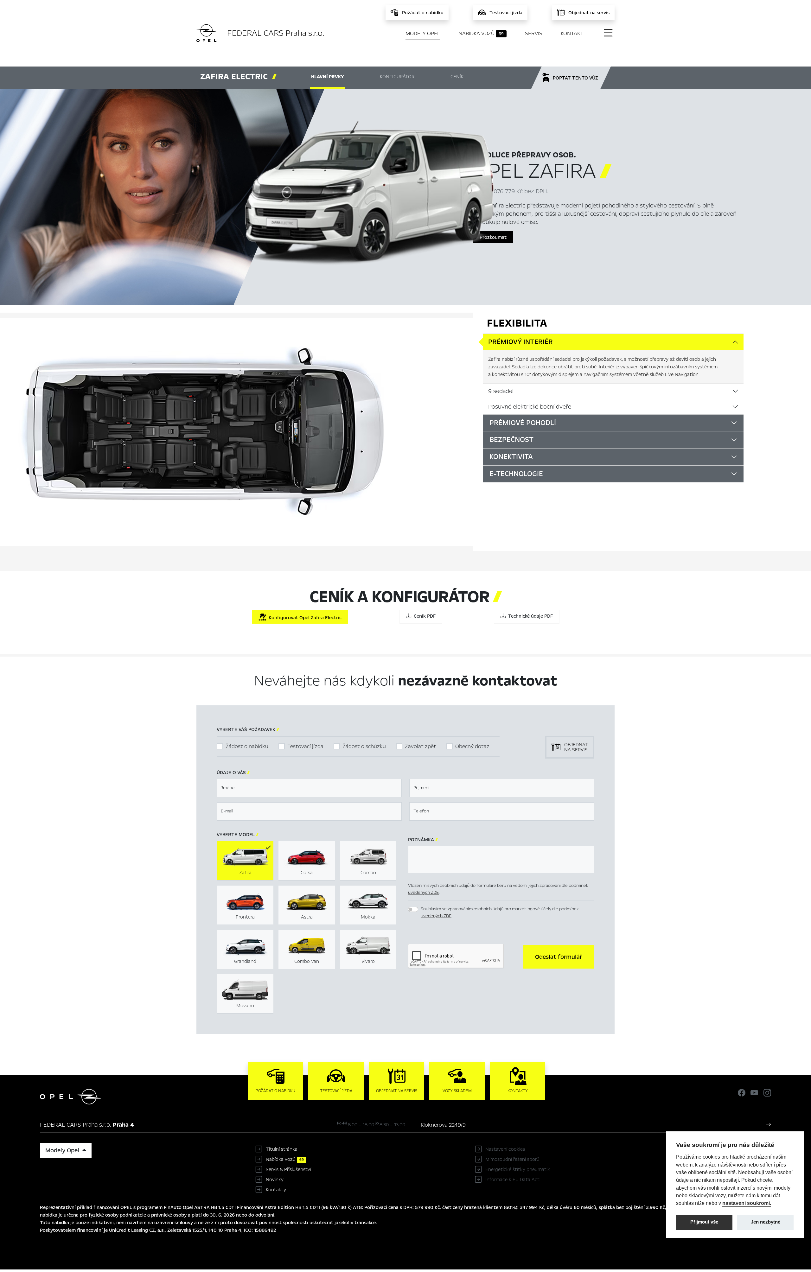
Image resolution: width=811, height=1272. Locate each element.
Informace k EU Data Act (512, 1179)
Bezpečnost (511, 439)
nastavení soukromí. (746, 1203)
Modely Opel (423, 33)
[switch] (413, 909)
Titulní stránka (281, 1149)
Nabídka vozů (481, 33)
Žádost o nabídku (247, 746)
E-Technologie (516, 474)
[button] (558, 957)
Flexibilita (517, 323)
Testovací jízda (305, 746)
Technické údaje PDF (529, 616)
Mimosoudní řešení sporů (512, 1159)
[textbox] (309, 788)
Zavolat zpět (420, 746)
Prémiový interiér (520, 342)
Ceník (456, 76)
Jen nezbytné (765, 1221)
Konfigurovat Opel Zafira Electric (304, 617)
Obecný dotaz (472, 746)
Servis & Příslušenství (288, 1169)
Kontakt (572, 33)
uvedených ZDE (423, 892)
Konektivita (511, 456)
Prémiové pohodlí (522, 423)
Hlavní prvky (327, 76)
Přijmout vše (704, 1221)
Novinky (275, 1179)
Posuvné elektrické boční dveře (529, 407)
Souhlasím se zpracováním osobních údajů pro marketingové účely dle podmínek (500, 912)
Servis (533, 33)
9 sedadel (501, 391)
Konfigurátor (397, 76)
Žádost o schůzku (364, 746)
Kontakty (276, 1189)
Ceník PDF (423, 616)
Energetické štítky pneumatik (517, 1169)
